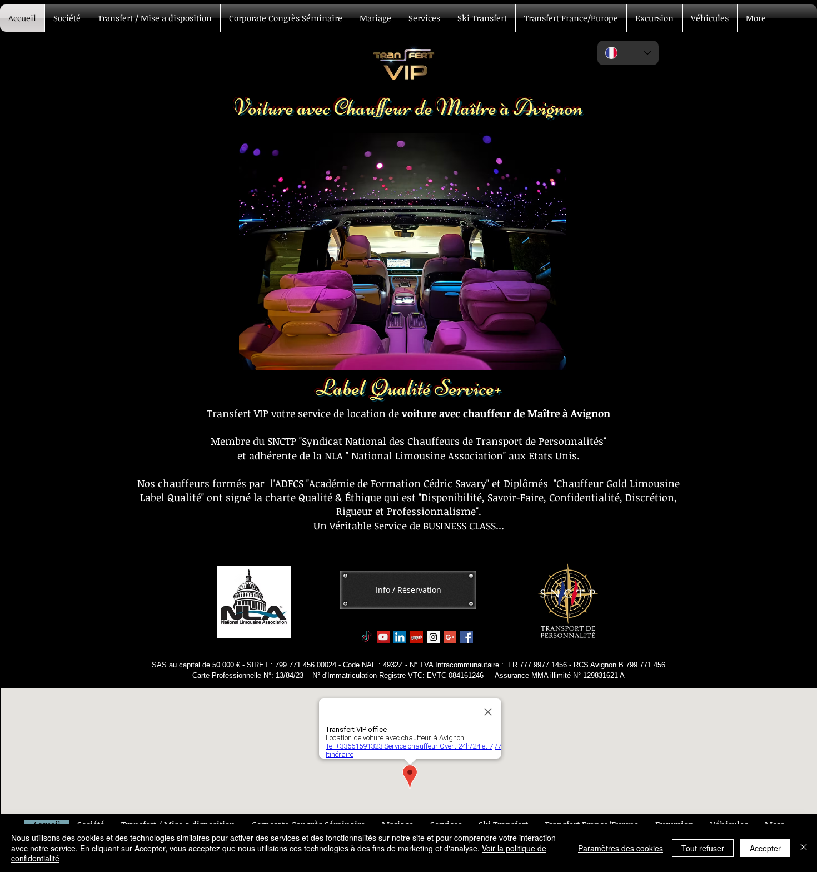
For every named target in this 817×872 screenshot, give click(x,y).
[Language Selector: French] (628, 53)
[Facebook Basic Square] (466, 637)
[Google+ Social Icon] (450, 637)
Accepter (765, 848)
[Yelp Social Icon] (416, 637)
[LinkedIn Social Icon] (399, 637)
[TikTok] (366, 637)
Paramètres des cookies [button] (620, 848)
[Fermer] (803, 848)
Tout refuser (702, 848)
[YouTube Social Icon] (383, 637)
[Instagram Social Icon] (433, 637)
